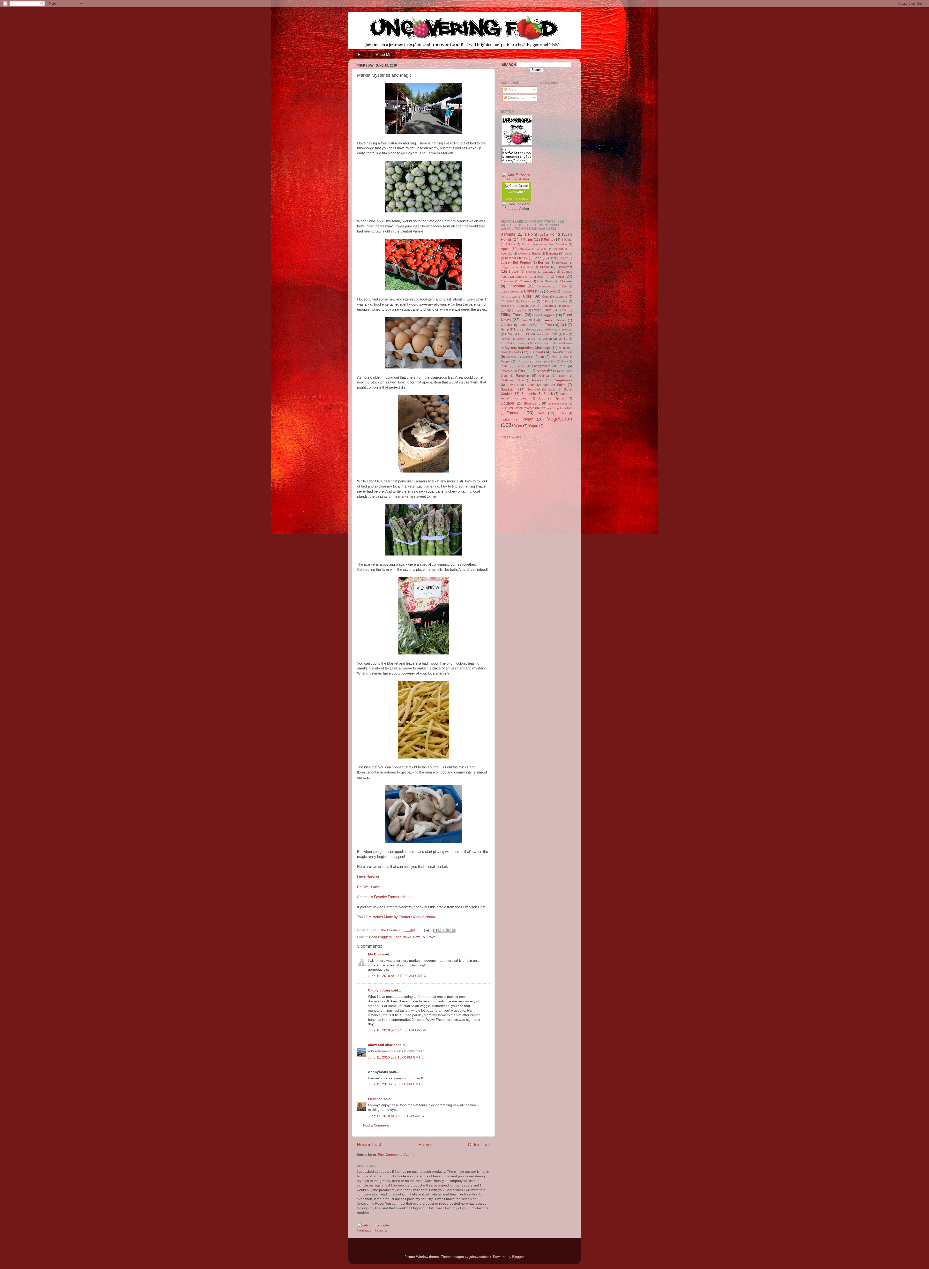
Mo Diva (374, 954)
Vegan (527, 419)
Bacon (536, 253)
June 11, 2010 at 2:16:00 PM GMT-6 (396, 1057)
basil (525, 258)
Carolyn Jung (379, 990)
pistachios (550, 361)
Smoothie (528, 394)
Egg (508, 310)
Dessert (567, 306)
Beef (553, 258)
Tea (543, 408)
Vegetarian (559, 419)
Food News (402, 937)
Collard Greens (510, 291)
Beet (504, 262)
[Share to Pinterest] (453, 930)
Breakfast (565, 267)
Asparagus (560, 249)
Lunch (505, 343)
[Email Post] (426, 930)
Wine (518, 426)
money (521, 343)
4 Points (526, 239)
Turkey (561, 413)
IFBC (527, 334)
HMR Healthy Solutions (558, 329)
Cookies (551, 291)
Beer (564, 258)
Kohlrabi (505, 338)
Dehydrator (548, 306)
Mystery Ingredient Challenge (527, 348)
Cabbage (549, 271)
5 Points (547, 239)
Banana (552, 253)
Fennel (563, 310)
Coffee (563, 286)
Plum (504, 366)
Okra (555, 352)
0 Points (508, 234)
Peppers (506, 361)
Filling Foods (512, 315)
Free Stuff (528, 320)
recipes (523, 198)
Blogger (518, 1257)
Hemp (505, 329)
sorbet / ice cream (515, 398)
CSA (545, 301)
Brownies (531, 271)
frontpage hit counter (373, 1230)
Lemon (547, 338)
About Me (383, 55)
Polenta (520, 366)
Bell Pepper (522, 262)
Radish (562, 375)
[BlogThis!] (439, 930)
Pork (561, 366)
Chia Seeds (545, 281)
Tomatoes (515, 413)
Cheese (557, 276)
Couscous (507, 301)
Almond (526, 244)
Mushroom (538, 343)
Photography (527, 361)
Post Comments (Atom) (396, 1154)
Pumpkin (522, 375)
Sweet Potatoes (524, 408)
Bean (537, 258)
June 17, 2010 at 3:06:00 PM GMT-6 (396, 1116)
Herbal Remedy (526, 329)
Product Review (532, 370)
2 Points (553, 234)
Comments (515, 97)
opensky (511, 356)
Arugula (541, 249)
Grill (564, 325)
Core (527, 296)
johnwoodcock (480, 1257)
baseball (511, 258)
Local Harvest (368, 877)
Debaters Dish (526, 306)
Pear (553, 356)
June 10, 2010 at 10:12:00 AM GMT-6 (397, 976)
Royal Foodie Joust (521, 385)
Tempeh (557, 408)
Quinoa (544, 375)
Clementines (544, 286)
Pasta (539, 357)
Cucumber (561, 301)
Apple (505, 249)
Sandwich (508, 389)
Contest (530, 291)
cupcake (506, 305)
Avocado (506, 253)
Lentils (562, 338)
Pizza (564, 361)
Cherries (525, 281)
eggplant (521, 310)
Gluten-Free (542, 325)
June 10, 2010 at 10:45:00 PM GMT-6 (397, 1030)
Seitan (551, 389)
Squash (507, 403)
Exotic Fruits (541, 310)
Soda (563, 394)
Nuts (517, 352)
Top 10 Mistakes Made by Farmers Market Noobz (396, 917)
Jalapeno (541, 334)
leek (534, 338)
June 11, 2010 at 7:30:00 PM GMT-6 (396, 1084)
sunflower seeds (558, 403)
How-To (419, 937)
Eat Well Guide (369, 887)
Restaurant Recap (513, 380)
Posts (511, 89)
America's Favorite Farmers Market (385, 897)
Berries (543, 262)
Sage (545, 385)
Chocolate (516, 286)
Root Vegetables (559, 380)
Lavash (521, 338)
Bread (544, 267)
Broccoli (514, 271)
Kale (555, 334)
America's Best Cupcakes (552, 244)
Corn (545, 296)
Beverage (562, 262)
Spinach (560, 398)
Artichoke (525, 249)
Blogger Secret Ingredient (517, 267)
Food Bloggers (380, 937)
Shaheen (375, 1099)
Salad (561, 385)
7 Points (511, 244)
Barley (568, 253)
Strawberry (532, 403)
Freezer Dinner (554, 320)
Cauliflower (537, 276)
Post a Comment (376, 1125)
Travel (431, 937)
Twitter (506, 419)
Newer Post (369, 1144)
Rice (535, 380)
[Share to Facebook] (448, 930)
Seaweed (533, 389)
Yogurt (533, 426)
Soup (542, 398)
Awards (522, 253)
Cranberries (528, 301)
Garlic (505, 325)
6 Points (567, 239)
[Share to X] (444, 930)
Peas (565, 356)
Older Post (479, 1144)
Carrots (519, 276)
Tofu (569, 408)
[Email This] (435, 930)
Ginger (522, 325)
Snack (548, 394)
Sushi (504, 408)
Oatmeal (536, 352)
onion (568, 352)
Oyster (526, 356)
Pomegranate (541, 366)
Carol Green (517, 192)
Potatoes (506, 371)
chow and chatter (382, 1045)
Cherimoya (507, 281)
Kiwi (565, 334)
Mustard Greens (562, 343)
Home (362, 55)
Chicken (566, 281)
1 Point (530, 234)
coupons (561, 296)
